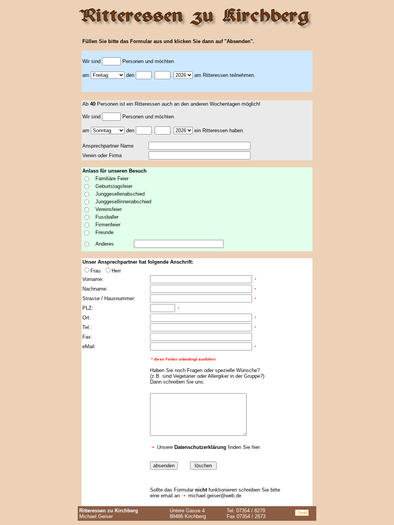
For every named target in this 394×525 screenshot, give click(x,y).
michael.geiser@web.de (214, 495)
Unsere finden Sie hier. (208, 447)
